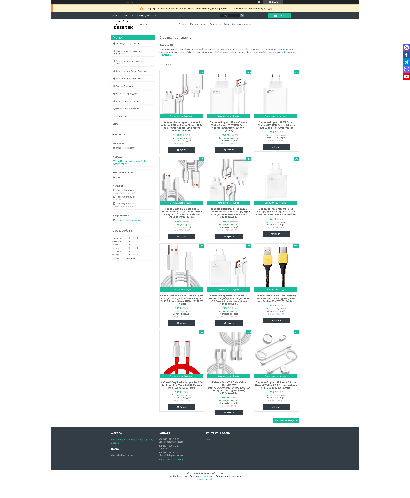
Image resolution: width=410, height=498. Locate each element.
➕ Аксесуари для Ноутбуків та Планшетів (128, 62)
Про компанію (120, 116)
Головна (183, 24)
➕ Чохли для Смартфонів (126, 43)
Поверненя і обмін (219, 24)
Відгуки (116, 124)
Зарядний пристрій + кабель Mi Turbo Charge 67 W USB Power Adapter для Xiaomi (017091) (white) (229, 126)
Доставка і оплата (241, 24)
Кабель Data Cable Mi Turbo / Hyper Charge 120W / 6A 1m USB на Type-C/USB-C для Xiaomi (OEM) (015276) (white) (181, 299)
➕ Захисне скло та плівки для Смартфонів (127, 52)
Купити (183, 150)
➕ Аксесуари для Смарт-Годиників (130, 71)
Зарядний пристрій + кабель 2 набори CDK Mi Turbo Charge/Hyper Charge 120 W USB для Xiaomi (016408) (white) (229, 212)
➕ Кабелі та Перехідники (125, 94)
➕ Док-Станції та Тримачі (126, 101)
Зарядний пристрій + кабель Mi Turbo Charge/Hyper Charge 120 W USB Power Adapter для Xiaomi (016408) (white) (229, 299)
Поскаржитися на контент (202, 476)
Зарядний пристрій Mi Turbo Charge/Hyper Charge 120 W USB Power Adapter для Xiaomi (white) (276, 211)
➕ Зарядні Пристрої (123, 86)
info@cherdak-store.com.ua (129, 220)
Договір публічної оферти (126, 109)
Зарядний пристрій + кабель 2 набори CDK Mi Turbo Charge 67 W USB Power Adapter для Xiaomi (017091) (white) (181, 126)
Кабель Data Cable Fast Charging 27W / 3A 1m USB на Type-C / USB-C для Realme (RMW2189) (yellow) (276, 298)
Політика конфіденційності (229, 476)
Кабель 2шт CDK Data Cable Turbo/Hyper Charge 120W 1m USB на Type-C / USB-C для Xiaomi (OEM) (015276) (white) (182, 212)
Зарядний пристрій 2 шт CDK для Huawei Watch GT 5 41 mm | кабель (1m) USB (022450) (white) (276, 385)
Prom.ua (221, 473)
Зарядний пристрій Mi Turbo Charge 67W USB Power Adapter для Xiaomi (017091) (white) (276, 125)
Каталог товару (198, 24)
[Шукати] (242, 15)
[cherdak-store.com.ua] (123, 24)
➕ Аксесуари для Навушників (127, 78)
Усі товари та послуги (284, 421)
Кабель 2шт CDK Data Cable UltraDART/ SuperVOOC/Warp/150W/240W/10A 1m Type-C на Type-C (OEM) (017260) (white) (229, 387)
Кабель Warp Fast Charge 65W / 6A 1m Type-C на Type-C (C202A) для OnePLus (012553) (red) (182, 385)
